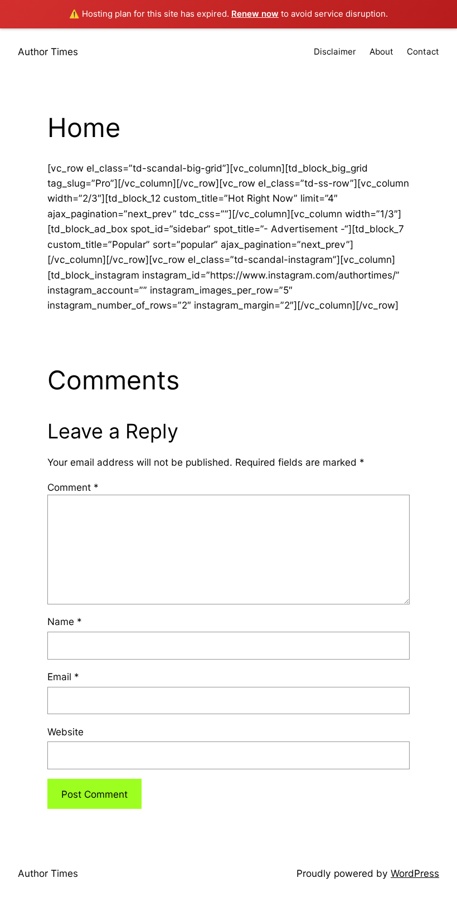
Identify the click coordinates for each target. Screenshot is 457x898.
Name (64, 621)
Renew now (255, 13)
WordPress (415, 873)
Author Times (48, 51)
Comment (73, 487)
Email (63, 676)
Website (65, 732)
